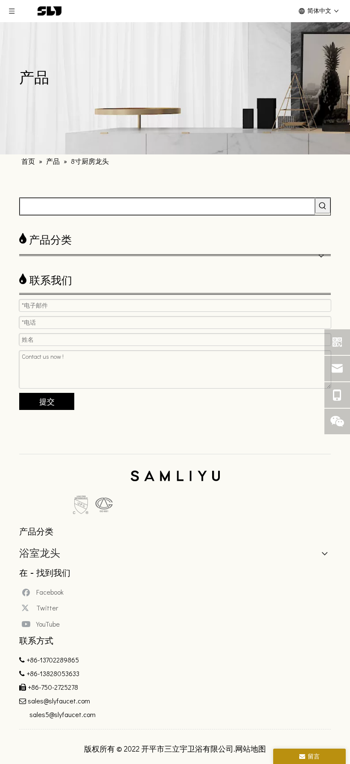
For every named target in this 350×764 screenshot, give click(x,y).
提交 (47, 401)
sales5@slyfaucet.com (62, 714)
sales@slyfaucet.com (59, 700)
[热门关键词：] (322, 205)
